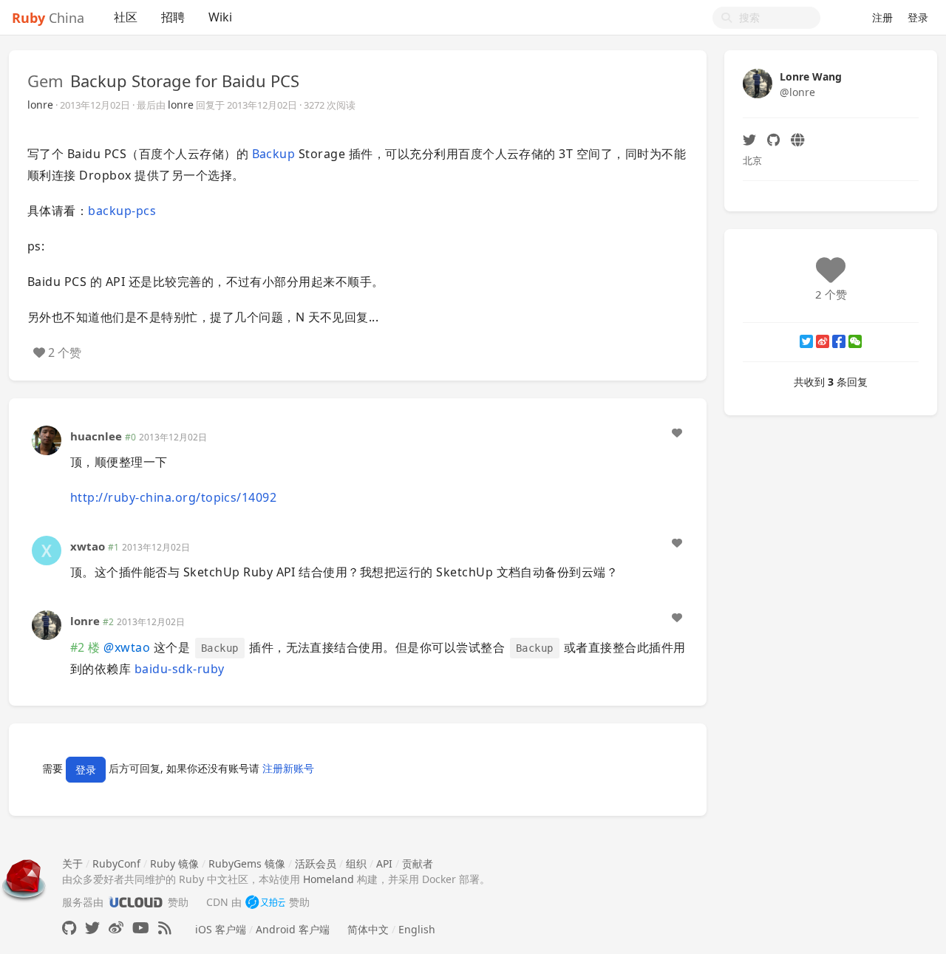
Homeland (328, 879)
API (384, 863)
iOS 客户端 (220, 929)
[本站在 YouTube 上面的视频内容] (140, 928)
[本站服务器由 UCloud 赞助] (135, 902)
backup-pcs (122, 210)
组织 (356, 863)
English (416, 929)
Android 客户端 (293, 929)
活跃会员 (315, 863)
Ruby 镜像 (174, 863)
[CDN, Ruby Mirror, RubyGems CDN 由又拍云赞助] (265, 902)
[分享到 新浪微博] (822, 341)
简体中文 (368, 929)
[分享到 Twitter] (806, 341)
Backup (274, 154)
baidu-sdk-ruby (180, 669)
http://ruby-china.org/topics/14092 (173, 497)
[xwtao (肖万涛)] (46, 549)
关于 (72, 863)
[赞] (677, 433)
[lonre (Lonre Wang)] (46, 624)
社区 (125, 17)
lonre (40, 105)
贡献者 (417, 863)
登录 (918, 17)
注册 (882, 17)
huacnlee (96, 436)
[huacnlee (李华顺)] (46, 439)
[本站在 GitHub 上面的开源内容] (69, 928)
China (48, 18)
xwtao (87, 546)
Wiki (220, 17)
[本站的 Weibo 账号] (116, 928)
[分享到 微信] (855, 341)
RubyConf (116, 863)
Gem (45, 80)
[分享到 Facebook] (838, 341)
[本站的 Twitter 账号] (92, 928)
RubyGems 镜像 (246, 863)
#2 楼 (85, 647)
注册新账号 (288, 768)
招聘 (173, 17)
